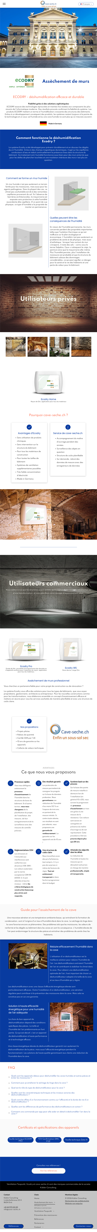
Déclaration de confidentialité (77, 1201)
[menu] (4, 3)
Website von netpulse (74, 1203)
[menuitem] (86, 4)
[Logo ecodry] (21, 82)
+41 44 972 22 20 (11, 1207)
